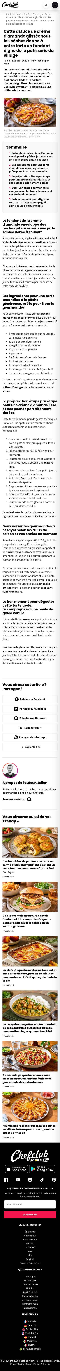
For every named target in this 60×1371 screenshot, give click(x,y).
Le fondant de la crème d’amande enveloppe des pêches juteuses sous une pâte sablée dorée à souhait (31, 157)
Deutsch (32, 1325)
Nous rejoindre (30, 1307)
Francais (32, 1321)
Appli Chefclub (30, 1292)
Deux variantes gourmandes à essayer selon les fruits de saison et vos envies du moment (30, 191)
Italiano (32, 1344)
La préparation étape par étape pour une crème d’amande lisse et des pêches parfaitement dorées (29, 180)
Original (30, 1259)
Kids (30, 1255)
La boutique (30, 1280)
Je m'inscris (30, 1214)
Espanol (32, 1336)
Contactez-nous (30, 1303)
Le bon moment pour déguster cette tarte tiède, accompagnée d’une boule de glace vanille (29, 203)
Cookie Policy (32, 1364)
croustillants (40, 242)
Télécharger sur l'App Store (16, 1169)
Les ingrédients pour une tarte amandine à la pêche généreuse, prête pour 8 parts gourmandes (29, 168)
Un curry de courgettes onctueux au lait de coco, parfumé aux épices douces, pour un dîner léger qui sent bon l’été (29, 1028)
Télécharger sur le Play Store (42, 1169)
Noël (30, 1251)
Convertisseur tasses (30, 1263)
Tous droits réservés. (49, 1360)
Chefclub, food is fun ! (17, 14)
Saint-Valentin (30, 1239)
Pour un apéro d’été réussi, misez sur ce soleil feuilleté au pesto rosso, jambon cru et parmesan (29, 1129)
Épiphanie (30, 1231)
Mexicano (32, 1340)
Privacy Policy (17, 1364)
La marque (30, 1276)
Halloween (30, 1247)
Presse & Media (30, 1296)
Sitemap (45, 1364)
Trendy (36, 14)
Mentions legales (30, 1300)
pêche (31, 274)
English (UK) (32, 1329)
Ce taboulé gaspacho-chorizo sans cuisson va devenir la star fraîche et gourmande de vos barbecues (26, 1078)
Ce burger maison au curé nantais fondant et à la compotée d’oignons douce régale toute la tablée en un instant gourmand (26, 921)
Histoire (30, 1288)
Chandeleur (30, 1235)
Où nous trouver (30, 1284)
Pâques (30, 1243)
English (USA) (31, 1333)
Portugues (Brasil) (32, 1348)
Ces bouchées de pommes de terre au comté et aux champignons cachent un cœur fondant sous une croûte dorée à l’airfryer (28, 867)
